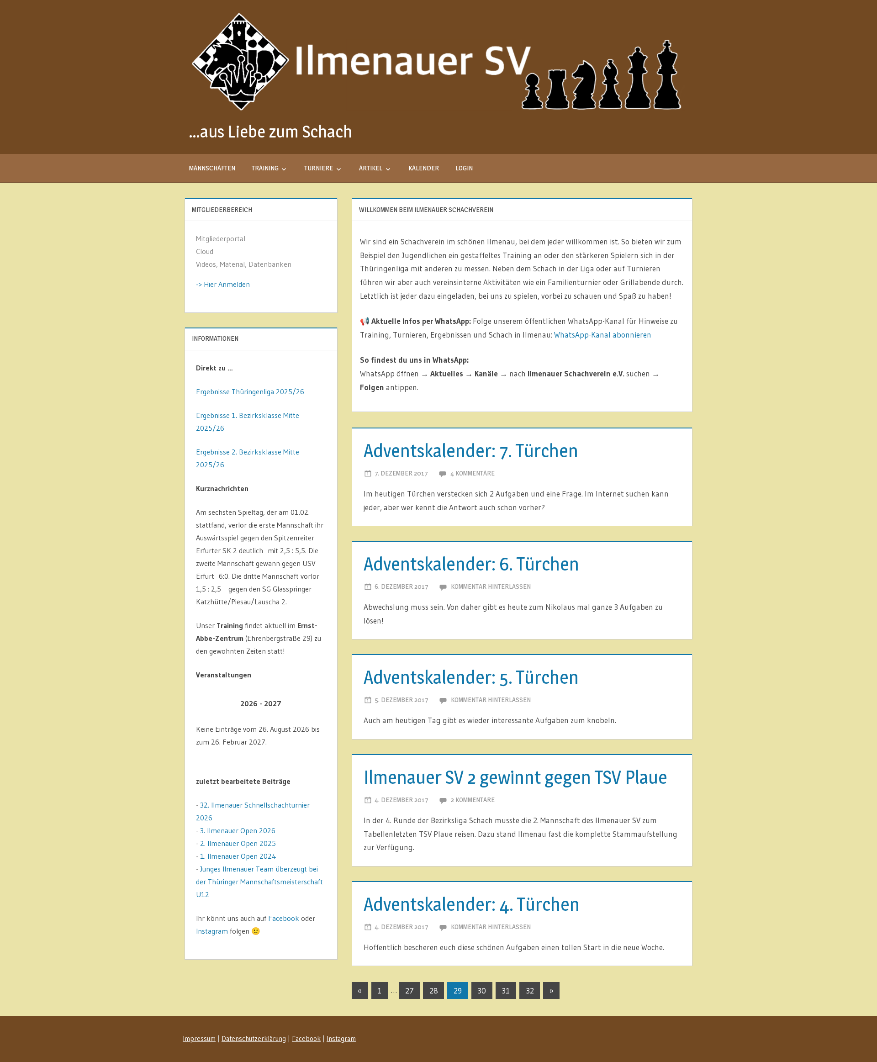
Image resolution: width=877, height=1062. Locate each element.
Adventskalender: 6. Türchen (471, 564)
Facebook (283, 918)
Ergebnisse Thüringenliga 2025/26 (250, 391)
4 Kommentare (472, 473)
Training (265, 168)
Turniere (318, 168)
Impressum (199, 1038)
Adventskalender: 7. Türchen (471, 450)
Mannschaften (212, 168)
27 (409, 990)
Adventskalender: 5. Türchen (471, 677)
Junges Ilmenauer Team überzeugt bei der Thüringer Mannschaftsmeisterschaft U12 (259, 881)
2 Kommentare (473, 799)
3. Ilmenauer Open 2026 (237, 830)
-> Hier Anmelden (223, 284)
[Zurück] (209, 704)
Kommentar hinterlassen (491, 586)
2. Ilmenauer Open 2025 (238, 843)
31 (506, 990)
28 (433, 990)
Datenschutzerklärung (254, 1038)
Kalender (423, 168)
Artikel (370, 168)
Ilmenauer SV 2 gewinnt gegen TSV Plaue (515, 777)
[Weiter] (313, 704)
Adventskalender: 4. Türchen (472, 904)
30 (481, 990)
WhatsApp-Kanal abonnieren (602, 334)
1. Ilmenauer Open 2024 (238, 856)
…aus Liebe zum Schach (270, 131)
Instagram (212, 930)
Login (464, 168)
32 (530, 990)
